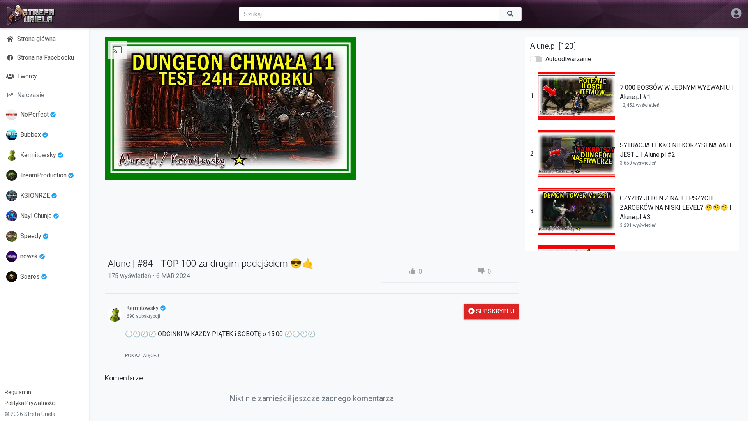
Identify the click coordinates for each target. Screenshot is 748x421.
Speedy (30, 236)
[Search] (510, 14)
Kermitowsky (38, 155)
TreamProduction (43, 175)
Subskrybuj (494, 311)
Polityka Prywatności (30, 403)
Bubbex (30, 134)
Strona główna (36, 38)
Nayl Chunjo (36, 215)
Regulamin (18, 392)
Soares (30, 276)
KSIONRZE (35, 195)
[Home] (30, 14)
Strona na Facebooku (45, 57)
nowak (29, 256)
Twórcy (27, 76)
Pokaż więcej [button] (142, 355)
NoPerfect (34, 114)
